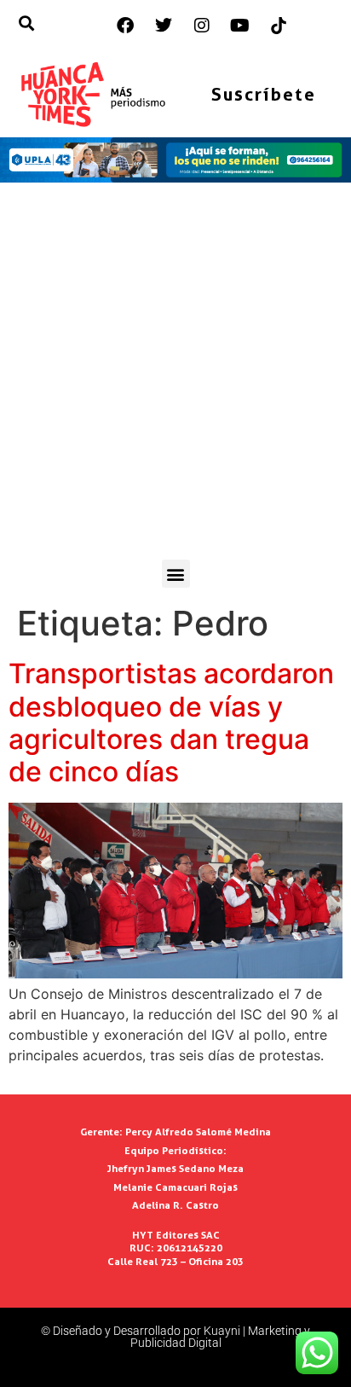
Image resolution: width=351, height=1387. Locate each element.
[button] (176, 574)
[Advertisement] (175, 375)
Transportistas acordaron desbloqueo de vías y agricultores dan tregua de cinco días (171, 722)
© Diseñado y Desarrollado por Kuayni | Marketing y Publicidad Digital (175, 1336)
